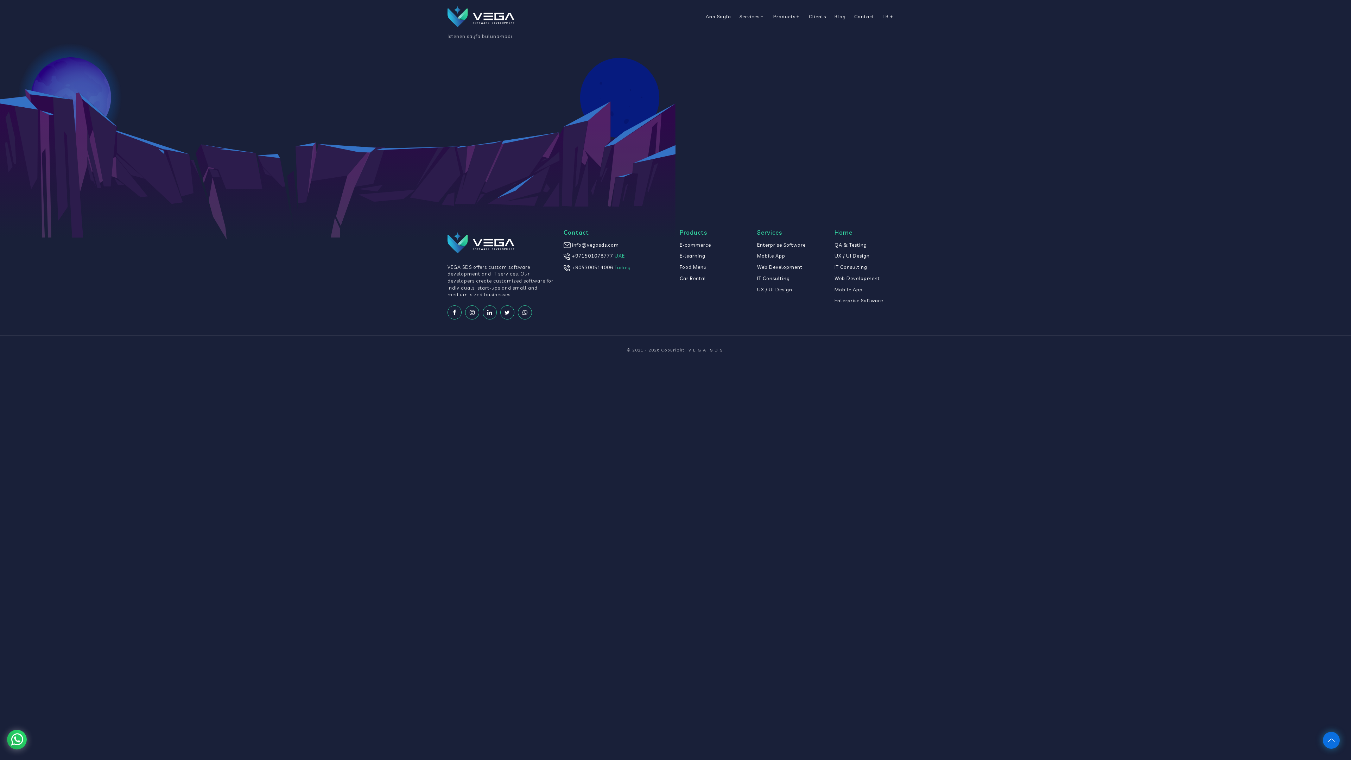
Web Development (780, 267)
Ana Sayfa (718, 16)
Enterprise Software (781, 245)
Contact (864, 16)
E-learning (692, 256)
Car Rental (693, 278)
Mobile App (771, 256)
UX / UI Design (774, 289)
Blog (840, 16)
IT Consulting (773, 278)
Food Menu (693, 267)
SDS (706, 350)
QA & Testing (851, 245)
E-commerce (695, 245)
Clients (817, 16)
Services (750, 16)
